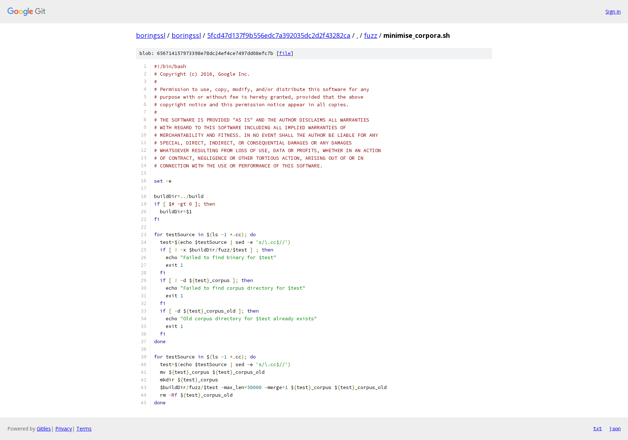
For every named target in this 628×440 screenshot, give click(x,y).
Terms (84, 428)
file (285, 53)
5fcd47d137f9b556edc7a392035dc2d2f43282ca (278, 35)
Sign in (613, 11)
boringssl (150, 35)
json (615, 428)
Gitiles (44, 428)
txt (597, 428)
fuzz (370, 35)
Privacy (63, 428)
